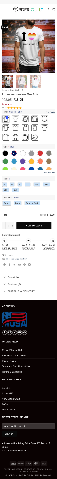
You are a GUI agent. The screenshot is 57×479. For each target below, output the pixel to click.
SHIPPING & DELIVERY (21, 291)
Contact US (7, 393)
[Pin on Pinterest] (24, 264)
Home (4, 90)
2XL (37, 184)
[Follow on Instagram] (9, 332)
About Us (6, 388)
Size (6, 178)
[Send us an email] (19, 332)
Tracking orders (13, 469)
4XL (6, 190)
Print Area (11, 197)
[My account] (48, 9)
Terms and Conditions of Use (16, 366)
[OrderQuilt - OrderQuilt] (28, 9)
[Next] (50, 46)
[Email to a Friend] (19, 264)
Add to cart (34, 225)
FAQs (5, 404)
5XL (15, 190)
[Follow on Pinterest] (24, 332)
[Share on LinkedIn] (29, 264)
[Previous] (6, 46)
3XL (46, 184)
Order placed (9, 248)
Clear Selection (49, 172)
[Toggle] (4, 278)
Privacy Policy (9, 361)
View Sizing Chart (11, 399)
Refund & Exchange (12, 372)
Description (14, 277)
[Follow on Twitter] (14, 332)
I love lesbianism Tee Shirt (16, 258)
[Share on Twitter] (14, 264)
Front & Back (32, 203)
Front (6, 203)
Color (8, 146)
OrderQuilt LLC (16, 90)
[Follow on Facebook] (4, 332)
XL (27, 184)
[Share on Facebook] (9, 264)
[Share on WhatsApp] (4, 264)
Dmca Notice (8, 409)
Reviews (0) (14, 284)
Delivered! (49, 248)
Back (17, 203)
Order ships (28, 248)
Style (12, 111)
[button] (3, 9)
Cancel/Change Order (13, 350)
